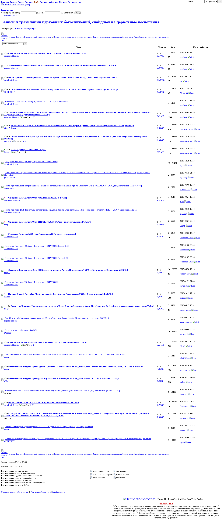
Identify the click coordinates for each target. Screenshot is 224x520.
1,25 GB (160, 297)
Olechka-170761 (187, 129)
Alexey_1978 (185, 274)
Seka (182, 201)
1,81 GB (160, 309)
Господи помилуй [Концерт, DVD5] (21, 330)
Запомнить (68, 13)
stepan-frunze (185, 310)
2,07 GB (160, 68)
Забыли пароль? (10, 15)
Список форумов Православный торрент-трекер (30, 37)
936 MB (160, 200)
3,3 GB (160, 236)
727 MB (160, 345)
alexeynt (7, 141)
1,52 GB (160, 273)
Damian (7, 333)
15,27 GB (161, 80)
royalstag (183, 57)
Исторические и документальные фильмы (72, 37)
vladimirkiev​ (9, 188)
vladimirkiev (185, 189)
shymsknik (184, 286)
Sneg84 (7, 309)
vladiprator (184, 250)
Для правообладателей (41, 492)
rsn (181, 81)
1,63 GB (160, 128)
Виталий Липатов (12, 200)
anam (6, 357)
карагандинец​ (10, 321)
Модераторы (30, 28)
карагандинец (186, 322)
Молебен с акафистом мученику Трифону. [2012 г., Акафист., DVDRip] (36, 101)
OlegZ (7, 224)
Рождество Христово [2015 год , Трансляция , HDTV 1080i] (31, 282)
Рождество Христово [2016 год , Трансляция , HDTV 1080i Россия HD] (36, 258)
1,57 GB (160, 56)
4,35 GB (160, 369)
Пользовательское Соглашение (14, 492)
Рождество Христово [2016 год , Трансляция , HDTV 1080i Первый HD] (37, 246)
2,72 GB (160, 405)
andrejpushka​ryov (11, 56)
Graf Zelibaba (10, 128)
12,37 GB (161, 92)
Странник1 (185, 406)
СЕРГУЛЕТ (9, 92)
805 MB (160, 152)
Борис (7, 152)
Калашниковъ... (187, 141)
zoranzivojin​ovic (11, 68)
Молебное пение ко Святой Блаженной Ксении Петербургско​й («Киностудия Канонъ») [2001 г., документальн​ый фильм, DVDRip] (63, 390)
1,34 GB (160, 140)
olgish (182, 442)
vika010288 (185, 358)
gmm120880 (9, 177)
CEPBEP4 (18, 28)
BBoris (7, 297)
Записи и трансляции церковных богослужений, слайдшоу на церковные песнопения (80, 22)
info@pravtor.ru (58, 492)
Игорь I (183, 430)
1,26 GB (160, 224)
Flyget (182, 165)
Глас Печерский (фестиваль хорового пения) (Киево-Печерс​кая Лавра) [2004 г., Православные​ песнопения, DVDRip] (57, 318)
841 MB (160, 116)
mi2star (183, 298)
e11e (6, 381)
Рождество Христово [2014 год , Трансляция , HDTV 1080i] (31, 162)
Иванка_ (183, 394)
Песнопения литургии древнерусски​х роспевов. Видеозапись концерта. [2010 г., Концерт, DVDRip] (49, 426)
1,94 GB (160, 381)
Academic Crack (11, 80)
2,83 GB (160, 417)
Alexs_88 (184, 93)
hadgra (182, 382)
